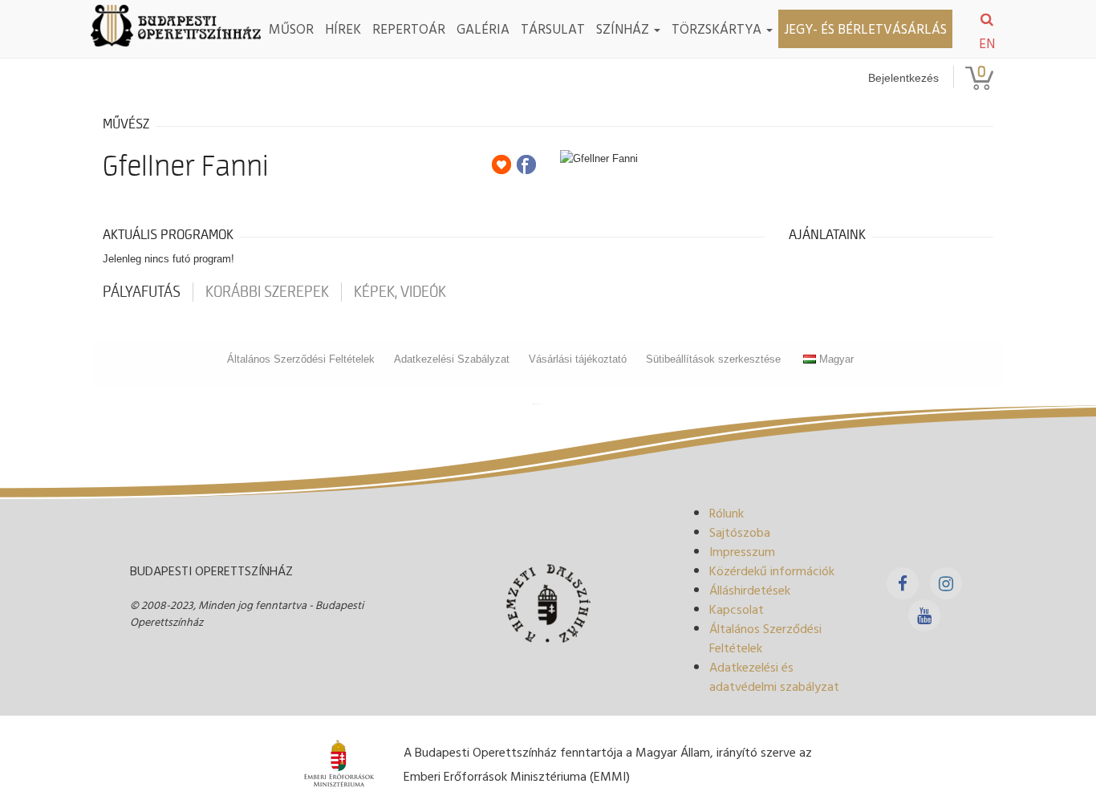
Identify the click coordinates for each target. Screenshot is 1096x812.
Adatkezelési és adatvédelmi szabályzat (774, 676)
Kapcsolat (736, 609)
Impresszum (742, 551)
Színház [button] (624, 28)
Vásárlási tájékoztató (578, 359)
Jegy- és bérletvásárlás (865, 28)
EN (987, 43)
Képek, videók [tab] (400, 292)
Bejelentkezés (903, 77)
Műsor (291, 28)
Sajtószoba (739, 532)
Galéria (483, 28)
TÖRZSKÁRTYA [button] (718, 28)
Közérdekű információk (771, 570)
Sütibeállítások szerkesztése (713, 359)
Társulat (553, 28)
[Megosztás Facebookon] (526, 164)
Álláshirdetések (749, 589)
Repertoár (408, 28)
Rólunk (726, 512)
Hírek (343, 28)
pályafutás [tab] (142, 292)
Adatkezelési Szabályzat (451, 359)
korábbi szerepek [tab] (267, 292)
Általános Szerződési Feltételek (301, 359)
